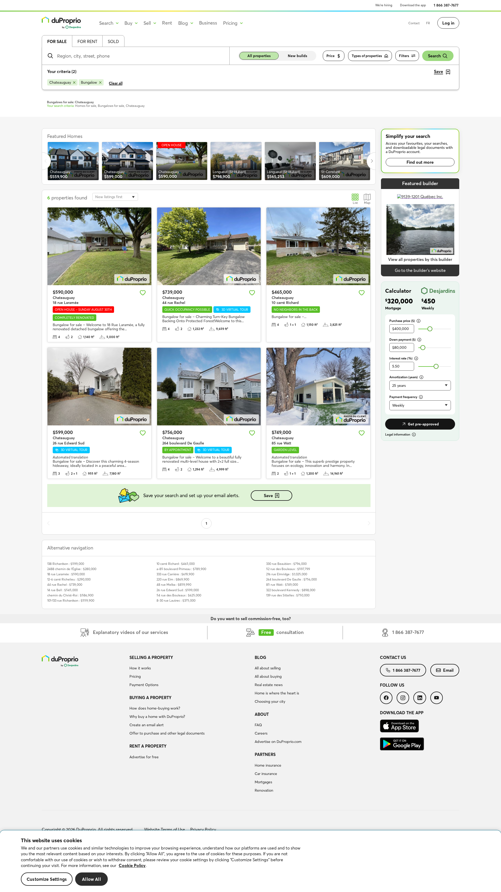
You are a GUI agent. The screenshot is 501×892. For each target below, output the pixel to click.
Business (208, 23)
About (262, 714)
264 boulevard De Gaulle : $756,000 (291, 579)
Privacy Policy (203, 829)
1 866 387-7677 (446, 5)
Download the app (413, 5)
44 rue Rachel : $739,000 (64, 584)
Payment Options (143, 684)
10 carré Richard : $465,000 (176, 564)
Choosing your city (270, 701)
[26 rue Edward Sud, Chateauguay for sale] (99, 386)
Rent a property (147, 746)
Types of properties (367, 56)
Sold (113, 41)
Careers (261, 733)
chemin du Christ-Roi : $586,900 (70, 595)
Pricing (135, 676)
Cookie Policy (132, 865)
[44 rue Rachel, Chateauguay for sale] (209, 246)
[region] (250, 861)
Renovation (264, 790)
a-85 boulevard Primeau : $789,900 (181, 569)
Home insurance (268, 765)
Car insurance (266, 773)
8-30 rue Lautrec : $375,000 (176, 600)
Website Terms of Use (164, 829)
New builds (297, 55)
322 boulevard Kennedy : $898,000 (290, 590)
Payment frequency (403, 397)
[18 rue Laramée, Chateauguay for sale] (99, 246)
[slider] (429, 328)
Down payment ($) (402, 339)
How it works (140, 668)
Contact (414, 23)
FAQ (258, 725)
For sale (57, 41)
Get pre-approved (423, 424)
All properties (259, 55)
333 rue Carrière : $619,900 (175, 574)
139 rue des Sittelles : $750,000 (287, 595)
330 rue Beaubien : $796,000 (286, 564)
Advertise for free (144, 757)
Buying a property (150, 697)
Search (434, 55)
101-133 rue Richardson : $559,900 (70, 600)
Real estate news (269, 684)
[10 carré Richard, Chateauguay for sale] (318, 246)
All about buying (268, 676)
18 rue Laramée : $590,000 (66, 574)
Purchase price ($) (402, 321)
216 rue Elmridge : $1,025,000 (286, 574)
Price (330, 56)
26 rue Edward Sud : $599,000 (178, 590)
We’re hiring (383, 5)
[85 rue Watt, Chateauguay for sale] (318, 386)
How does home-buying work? (154, 708)
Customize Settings (47, 879)
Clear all (116, 83)
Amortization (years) (403, 377)
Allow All (91, 879)
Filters (404, 56)
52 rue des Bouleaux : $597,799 (288, 569)
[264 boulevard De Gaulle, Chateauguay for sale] (209, 386)
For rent (87, 41)
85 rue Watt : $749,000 (282, 584)
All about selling (268, 668)
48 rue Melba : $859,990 (174, 584)
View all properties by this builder (420, 259)
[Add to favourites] (142, 293)
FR (428, 23)
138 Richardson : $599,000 (65, 564)
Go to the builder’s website (420, 270)
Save (268, 495)
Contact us (393, 657)
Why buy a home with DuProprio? (157, 716)
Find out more (420, 162)
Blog (260, 657)
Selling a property (151, 657)
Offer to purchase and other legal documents (167, 733)
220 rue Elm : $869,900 (173, 579)
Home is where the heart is (277, 693)
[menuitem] (189, 672)
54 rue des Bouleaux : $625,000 (179, 595)
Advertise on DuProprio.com (278, 741)
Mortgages (263, 782)
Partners (265, 754)
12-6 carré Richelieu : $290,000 (69, 579)
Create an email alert (146, 725)
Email (448, 670)
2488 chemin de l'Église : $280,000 (71, 569)
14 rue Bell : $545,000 (62, 590)
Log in (448, 23)
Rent (167, 23)
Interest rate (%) (401, 358)
